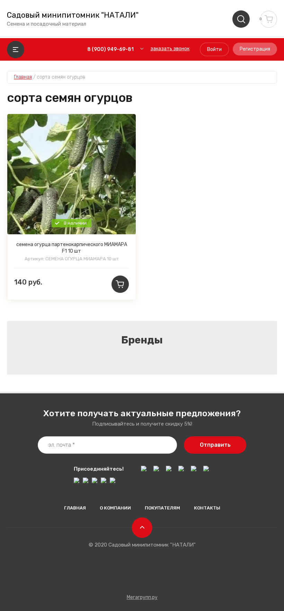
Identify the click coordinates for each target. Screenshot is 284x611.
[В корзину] (120, 284)
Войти (214, 49)
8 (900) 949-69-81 (110, 49)
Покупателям (162, 507)
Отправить (215, 445)
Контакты (207, 507)
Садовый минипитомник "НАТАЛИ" (73, 15)
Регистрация (255, 49)
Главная (75, 507)
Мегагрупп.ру (142, 597)
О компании (115, 507)
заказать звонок (169, 49)
